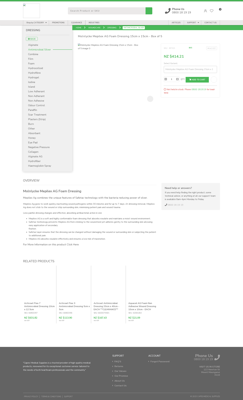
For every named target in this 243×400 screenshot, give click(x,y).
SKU (165, 48)
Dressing (111, 27)
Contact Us (120, 385)
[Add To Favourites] (214, 79)
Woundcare (94, 27)
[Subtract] (165, 79)
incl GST (212, 48)
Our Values (120, 371)
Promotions (58, 22)
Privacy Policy (31, 396)
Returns (118, 366)
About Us (119, 381)
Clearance (76, 22)
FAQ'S (117, 361)
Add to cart (198, 79)
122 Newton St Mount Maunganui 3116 (210, 372)
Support (191, 22)
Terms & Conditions (51, 396)
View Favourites (211, 10)
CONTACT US (210, 22)
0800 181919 (199, 89)
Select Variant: (171, 63)
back (33, 39)
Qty (183, 79)
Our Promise (121, 376)
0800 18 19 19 (181, 10)
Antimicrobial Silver (133, 27)
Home (78, 27)
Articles (176, 22)
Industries (94, 22)
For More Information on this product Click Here (51, 244)
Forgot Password (159, 361)
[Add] (177, 79)
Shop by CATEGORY (35, 22)
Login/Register (205, 10)
